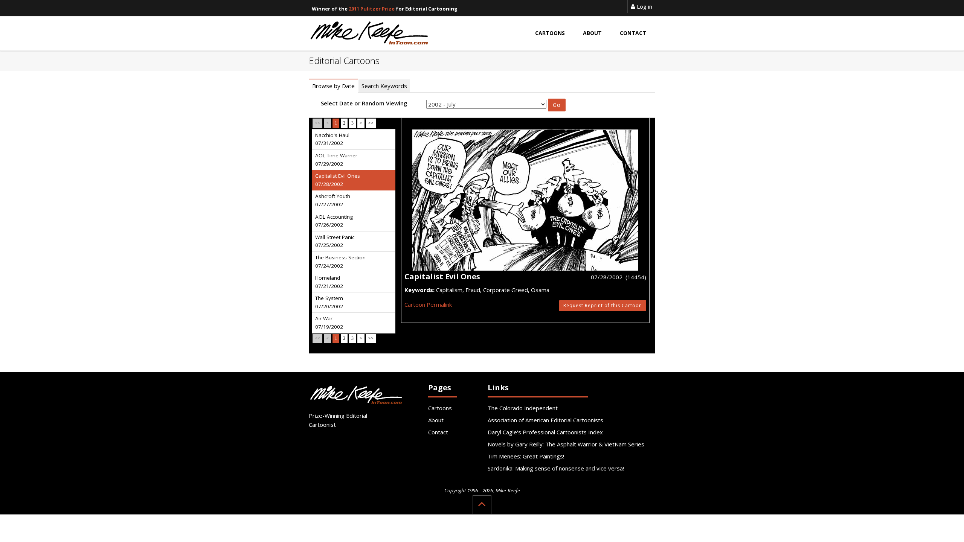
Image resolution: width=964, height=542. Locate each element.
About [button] (592, 33)
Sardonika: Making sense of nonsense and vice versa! (556, 468)
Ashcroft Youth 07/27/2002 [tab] (332, 200)
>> (371, 123)
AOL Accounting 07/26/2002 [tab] (334, 220)
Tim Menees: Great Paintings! (526, 456)
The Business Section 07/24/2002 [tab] (340, 261)
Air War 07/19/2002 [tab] (329, 322)
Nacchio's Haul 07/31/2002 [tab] (332, 139)
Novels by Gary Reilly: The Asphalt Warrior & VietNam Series (566, 444)
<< (317, 123)
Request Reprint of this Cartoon (602, 305)
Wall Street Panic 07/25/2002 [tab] (334, 241)
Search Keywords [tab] (384, 86)
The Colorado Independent (523, 408)
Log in (643, 6)
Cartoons (440, 408)
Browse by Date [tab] (333, 86)
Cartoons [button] (550, 33)
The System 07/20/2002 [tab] (329, 302)
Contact (438, 432)
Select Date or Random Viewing (364, 103)
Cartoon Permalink (428, 304)
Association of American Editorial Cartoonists (545, 420)
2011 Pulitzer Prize (372, 8)
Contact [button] (633, 33)
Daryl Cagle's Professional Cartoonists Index (545, 432)
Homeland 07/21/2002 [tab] (329, 281)
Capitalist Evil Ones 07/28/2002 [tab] (337, 179)
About (436, 420)
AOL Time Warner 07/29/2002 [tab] (336, 159)
